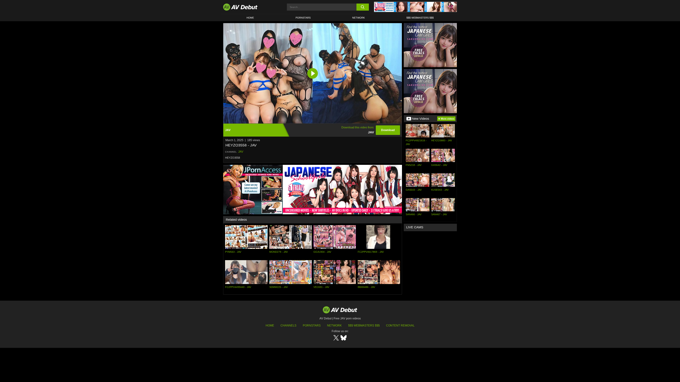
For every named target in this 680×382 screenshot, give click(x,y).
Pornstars (303, 17)
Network (358, 17)
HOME (250, 17)
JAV (240, 151)
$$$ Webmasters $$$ (420, 17)
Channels (288, 325)
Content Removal (400, 325)
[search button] (362, 7)
